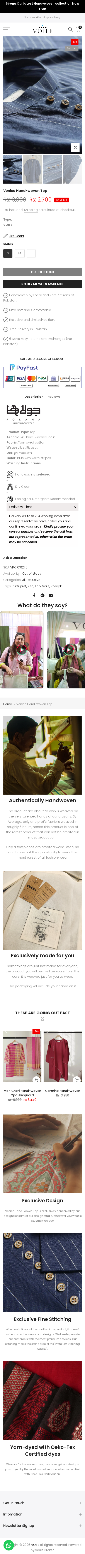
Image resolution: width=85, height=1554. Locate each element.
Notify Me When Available (42, 284)
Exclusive (33, 580)
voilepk (56, 586)
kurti (15, 586)
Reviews (54, 397)
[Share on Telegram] (42, 595)
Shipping (31, 210)
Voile (45, 586)
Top (38, 586)
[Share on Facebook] (34, 595)
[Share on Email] (51, 595)
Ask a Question (15, 558)
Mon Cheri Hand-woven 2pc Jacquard (22, 1093)
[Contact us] (8, 1545)
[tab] (42, 507)
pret (23, 586)
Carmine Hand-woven (62, 1091)
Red (31, 586)
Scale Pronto (44, 1550)
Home (7, 704)
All (24, 580)
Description (33, 397)
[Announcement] (42, 6)
